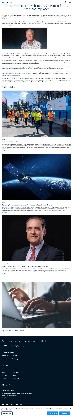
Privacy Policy (17, 410)
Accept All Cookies (52, 413)
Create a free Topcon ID (18, 347)
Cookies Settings (7, 413)
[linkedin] (7, 405)
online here (4, 80)
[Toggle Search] (65, 2)
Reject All (64, 413)
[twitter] (12, 405)
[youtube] (17, 405)
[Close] (70, 408)
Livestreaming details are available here (10, 75)
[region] (36, 411)
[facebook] (3, 405)
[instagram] (21, 405)
